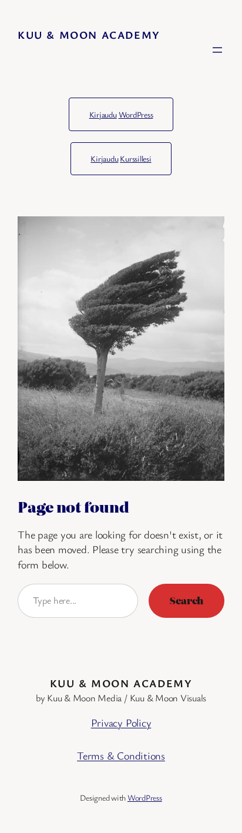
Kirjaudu (103, 114)
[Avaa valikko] (217, 50)
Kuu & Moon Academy (89, 35)
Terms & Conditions (121, 755)
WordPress (136, 114)
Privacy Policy (121, 722)
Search (186, 600)
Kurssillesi (135, 158)
